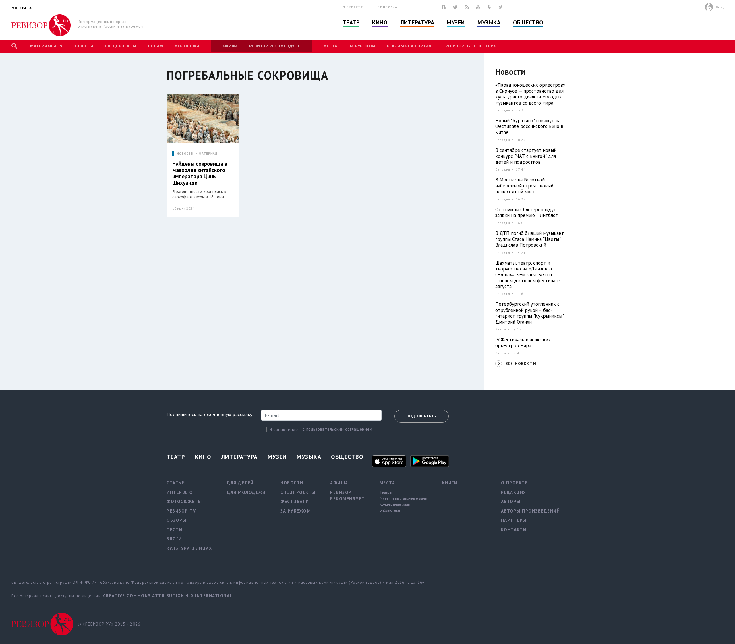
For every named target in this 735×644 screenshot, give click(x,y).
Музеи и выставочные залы (404, 498)
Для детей (240, 483)
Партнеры (514, 520)
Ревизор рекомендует (274, 46)
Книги (450, 483)
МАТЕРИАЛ (208, 154)
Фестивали (294, 501)
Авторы (511, 501)
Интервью (180, 492)
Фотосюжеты (184, 501)
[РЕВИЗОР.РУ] (41, 25)
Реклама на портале (410, 46)
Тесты (175, 529)
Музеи (456, 22)
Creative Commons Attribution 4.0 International (168, 595)
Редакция (513, 492)
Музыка (488, 22)
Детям (155, 46)
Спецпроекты (120, 46)
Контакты (514, 529)
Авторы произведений (530, 511)
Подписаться (421, 416)
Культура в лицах (189, 548)
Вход (720, 7)
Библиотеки (390, 510)
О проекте (353, 7)
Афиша (230, 46)
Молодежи (186, 46)
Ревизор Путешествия (470, 46)
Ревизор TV (181, 511)
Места (330, 46)
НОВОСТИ (185, 154)
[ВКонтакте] (444, 7)
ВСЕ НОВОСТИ (520, 363)
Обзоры (176, 520)
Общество (528, 22)
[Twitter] (455, 7)
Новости (84, 46)
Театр (351, 22)
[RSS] (467, 7)
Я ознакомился (285, 429)
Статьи (176, 483)
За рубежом (362, 46)
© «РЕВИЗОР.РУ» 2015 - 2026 (109, 624)
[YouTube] (478, 7)
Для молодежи (246, 492)
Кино (379, 22)
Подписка (387, 7)
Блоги (174, 538)
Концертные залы (395, 504)
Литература (417, 22)
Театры (386, 492)
